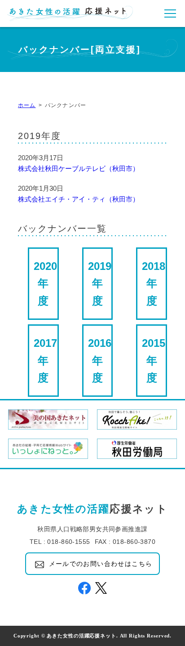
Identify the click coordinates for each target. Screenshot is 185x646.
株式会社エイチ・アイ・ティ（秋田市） (78, 199)
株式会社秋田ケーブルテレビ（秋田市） (78, 168)
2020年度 (45, 283)
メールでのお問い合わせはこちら (101, 563)
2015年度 (153, 360)
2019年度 (99, 283)
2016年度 (99, 360)
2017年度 (45, 360)
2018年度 (153, 283)
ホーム (27, 105)
